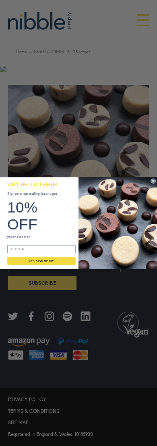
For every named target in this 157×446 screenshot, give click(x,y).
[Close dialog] (153, 181)
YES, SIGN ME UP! (41, 261)
